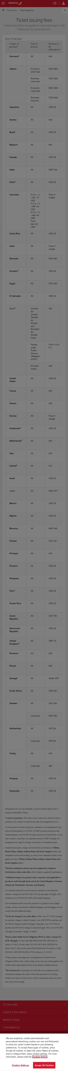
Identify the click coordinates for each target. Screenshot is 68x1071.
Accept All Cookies (44, 1065)
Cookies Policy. (39, 1056)
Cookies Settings (20, 1065)
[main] (34, 1052)
